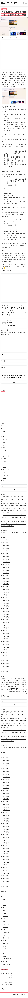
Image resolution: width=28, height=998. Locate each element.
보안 (4, 453)
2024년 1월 (6, 622)
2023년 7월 (6, 639)
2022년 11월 (6, 652)
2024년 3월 (6, 617)
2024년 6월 (6, 611)
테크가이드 (16, 694)
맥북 (23, 682)
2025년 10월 (6, 567)
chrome (3, 678)
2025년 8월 (6, 573)
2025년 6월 (6, 578)
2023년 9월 (6, 633)
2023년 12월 (6, 625)
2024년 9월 (6, 603)
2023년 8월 (6, 636)
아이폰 (4, 461)
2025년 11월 (6, 565)
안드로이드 (6, 464)
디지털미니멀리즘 (12, 682)
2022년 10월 (6, 655)
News (4, 437)
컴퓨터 (4, 478)
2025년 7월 (6, 575)
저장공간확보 (4, 694)
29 (10, 984)
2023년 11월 (6, 628)
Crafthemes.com (14, 996)
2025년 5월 (6, 581)
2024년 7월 (6, 608)
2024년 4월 (6, 614)
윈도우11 (4, 9)
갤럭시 (11, 680)
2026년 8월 (6, 540)
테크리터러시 (21, 694)
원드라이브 (23, 686)
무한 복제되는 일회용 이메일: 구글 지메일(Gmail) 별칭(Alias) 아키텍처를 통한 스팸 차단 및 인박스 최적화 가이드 (13, 524)
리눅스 (4, 450)
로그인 (4, 956)
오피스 (4, 467)
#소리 (3, 271)
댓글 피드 (5, 961)
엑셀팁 (8, 686)
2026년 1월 (6, 559)
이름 (2, 354)
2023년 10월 (6, 630)
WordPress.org (7, 964)
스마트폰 (5, 459)
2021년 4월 (6, 666)
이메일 (3, 361)
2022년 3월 (6, 658)
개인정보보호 (5, 680)
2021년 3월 (6, 669)
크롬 (8, 694)
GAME (4, 431)
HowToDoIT (9, 3)
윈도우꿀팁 (7, 691)
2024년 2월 (6, 619)
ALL (4, 428)
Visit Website (11, 325)
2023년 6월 (6, 641)
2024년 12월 (6, 595)
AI (3, 426)
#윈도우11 (9, 271)
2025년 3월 (6, 586)
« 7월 (2, 989)
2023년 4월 (6, 647)
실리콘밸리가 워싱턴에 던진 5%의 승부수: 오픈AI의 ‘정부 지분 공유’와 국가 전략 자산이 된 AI (14, 517)
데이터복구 (23, 680)
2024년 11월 (6, 597)
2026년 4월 (6, 551)
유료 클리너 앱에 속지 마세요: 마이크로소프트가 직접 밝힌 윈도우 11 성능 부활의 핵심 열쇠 (13, 499)
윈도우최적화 (12, 691)
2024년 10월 (6, 600)
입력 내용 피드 (7, 959)
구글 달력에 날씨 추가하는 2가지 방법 (16, 533)
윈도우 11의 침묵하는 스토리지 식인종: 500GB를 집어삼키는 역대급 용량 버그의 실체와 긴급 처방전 (13, 510)
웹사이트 (3, 367)
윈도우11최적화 (22, 689)
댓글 (2, 337)
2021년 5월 (6, 663)
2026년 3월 (6, 554)
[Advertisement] (14, 54)
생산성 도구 (12, 684)
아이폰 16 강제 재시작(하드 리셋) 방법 (20, 310)
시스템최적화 (21, 684)
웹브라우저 (6, 470)
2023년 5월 (6, 644)
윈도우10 (5, 472)
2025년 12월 (6, 562)
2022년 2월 (6, 661)
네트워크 (5, 448)
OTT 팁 (5, 439)
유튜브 (21, 691)
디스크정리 (6, 682)
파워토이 (7, 696)
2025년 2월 (6, 589)
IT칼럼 (11, 678)
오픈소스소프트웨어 (14, 686)
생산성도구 (6, 684)
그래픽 (4, 445)
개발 (4, 442)
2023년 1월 (6, 650)
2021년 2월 (6, 672)
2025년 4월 (6, 584)
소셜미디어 (6, 456)
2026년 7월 (6, 543)
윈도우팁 (18, 691)
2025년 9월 (6, 570)
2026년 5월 (6, 548)
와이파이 (19, 686)
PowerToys (20, 678)
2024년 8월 (6, 606)
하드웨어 (5, 480)
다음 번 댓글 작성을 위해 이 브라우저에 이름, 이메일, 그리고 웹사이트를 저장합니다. (13, 376)
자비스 (24, 691)
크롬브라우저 (11, 694)
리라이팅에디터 (19, 682)
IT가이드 (8, 678)
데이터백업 (18, 680)
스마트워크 (17, 684)
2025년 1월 (6, 592)
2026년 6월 (6, 545)
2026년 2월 (6, 556)
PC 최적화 (15, 678)
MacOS (5, 434)
